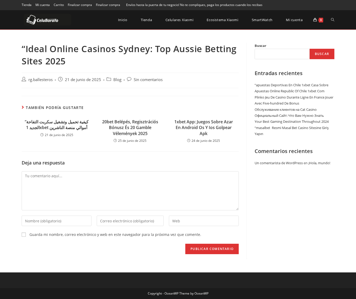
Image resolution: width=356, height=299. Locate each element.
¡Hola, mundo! (319, 163)
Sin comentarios (148, 79)
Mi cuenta (42, 5)
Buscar (260, 45)
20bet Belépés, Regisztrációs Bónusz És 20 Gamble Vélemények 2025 (130, 127)
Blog (117, 79)
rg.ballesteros (40, 79)
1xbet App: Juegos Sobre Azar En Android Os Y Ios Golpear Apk (203, 127)
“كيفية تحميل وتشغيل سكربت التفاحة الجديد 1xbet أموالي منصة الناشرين (57, 124)
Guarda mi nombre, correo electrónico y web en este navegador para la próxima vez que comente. (115, 234)
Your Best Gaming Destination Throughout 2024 (292, 121)
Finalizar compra (80, 5)
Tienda (27, 5)
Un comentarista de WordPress (279, 163)
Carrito (59, 5)
